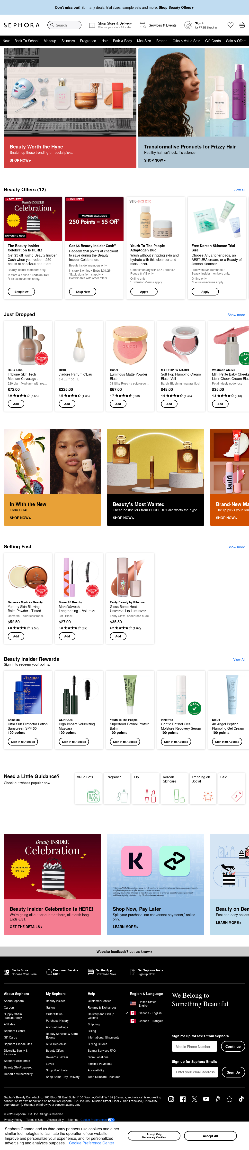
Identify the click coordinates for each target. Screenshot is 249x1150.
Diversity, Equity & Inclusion (15, 1052)
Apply (144, 291)
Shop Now (21, 291)
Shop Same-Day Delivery (63, 1077)
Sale (223, 776)
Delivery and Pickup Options (101, 1016)
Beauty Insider (55, 1001)
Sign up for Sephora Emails (194, 1061)
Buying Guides (97, 1044)
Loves (50, 1063)
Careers (9, 1007)
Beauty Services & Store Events (62, 1035)
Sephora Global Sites (18, 1044)
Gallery (50, 1007)
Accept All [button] (210, 1135)
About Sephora (14, 1001)
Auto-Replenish (56, 1044)
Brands (161, 40)
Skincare (68, 40)
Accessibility (96, 1070)
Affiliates (9, 1024)
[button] (67, 1143)
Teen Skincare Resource (104, 1077)
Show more (236, 314)
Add (16, 404)
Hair (104, 40)
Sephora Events (14, 1031)
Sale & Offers (236, 40)
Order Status (54, 1014)
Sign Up (233, 1072)
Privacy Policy (13, 1119)
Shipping (94, 1024)
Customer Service (99, 1001)
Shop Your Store (57, 1070)
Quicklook (15, 344)
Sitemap (73, 1119)
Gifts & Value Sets (186, 40)
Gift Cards (213, 40)
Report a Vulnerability (18, 1074)
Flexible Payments (100, 1063)
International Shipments (103, 1037)
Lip (136, 776)
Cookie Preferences (93, 1120)
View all (239, 189)
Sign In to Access (23, 741)
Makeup (50, 40)
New (6, 40)
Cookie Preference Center (91, 1143)
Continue (233, 1046)
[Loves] (230, 25)
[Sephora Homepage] (22, 25)
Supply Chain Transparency (13, 1016)
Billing (92, 1031)
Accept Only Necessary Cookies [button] (154, 1135)
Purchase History (57, 1020)
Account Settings (57, 1027)
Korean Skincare (169, 779)
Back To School (26, 40)
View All (239, 659)
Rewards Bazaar (57, 1057)
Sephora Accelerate (17, 1060)
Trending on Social (201, 779)
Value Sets (85, 776)
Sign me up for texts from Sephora (200, 1036)
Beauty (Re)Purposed (18, 1067)
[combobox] (64, 25)
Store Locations (98, 1057)
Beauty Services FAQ (102, 1050)
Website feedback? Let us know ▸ (124, 951)
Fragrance (88, 40)
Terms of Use (35, 1119)
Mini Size (144, 40)
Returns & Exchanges (102, 1007)
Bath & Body (122, 40)
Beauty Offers (55, 1050)
